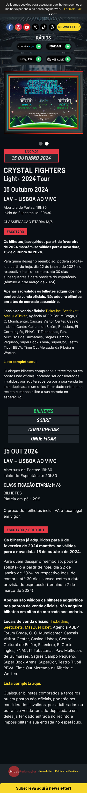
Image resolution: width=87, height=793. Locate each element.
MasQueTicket (15, 316)
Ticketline (53, 311)
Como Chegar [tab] (43, 429)
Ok (80, 9)
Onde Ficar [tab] (43, 439)
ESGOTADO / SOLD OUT (25, 530)
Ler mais (69, 9)
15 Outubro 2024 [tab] (31, 157)
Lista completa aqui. (20, 362)
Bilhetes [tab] (43, 411)
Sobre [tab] (44, 420)
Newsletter (46, 771)
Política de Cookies (66, 771)
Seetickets (71, 311)
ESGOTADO (15, 232)
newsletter (69, 27)
